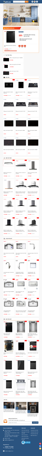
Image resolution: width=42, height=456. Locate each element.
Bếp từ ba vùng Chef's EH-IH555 (15, 64)
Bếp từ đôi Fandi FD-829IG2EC (9, 149)
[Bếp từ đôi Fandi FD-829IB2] (21, 142)
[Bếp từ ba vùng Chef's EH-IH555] (6, 66)
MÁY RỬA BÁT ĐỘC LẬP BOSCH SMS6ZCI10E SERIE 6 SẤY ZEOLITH (33, 334)
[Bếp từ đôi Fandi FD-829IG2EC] (9, 142)
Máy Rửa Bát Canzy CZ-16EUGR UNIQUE (20, 373)
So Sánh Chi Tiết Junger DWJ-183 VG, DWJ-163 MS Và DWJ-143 (14, 409)
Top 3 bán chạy (8, 55)
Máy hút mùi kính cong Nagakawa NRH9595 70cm (32, 212)
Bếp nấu (7, 77)
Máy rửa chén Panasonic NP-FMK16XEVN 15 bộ (33, 373)
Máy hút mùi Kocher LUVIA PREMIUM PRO (8, 192)
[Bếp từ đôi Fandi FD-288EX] (21, 123)
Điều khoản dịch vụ (34, 435)
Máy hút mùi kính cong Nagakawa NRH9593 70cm (20, 231)
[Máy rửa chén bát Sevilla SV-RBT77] (9, 346)
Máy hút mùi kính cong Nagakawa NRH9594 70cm (32, 231)
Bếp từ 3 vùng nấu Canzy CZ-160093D (16, 57)
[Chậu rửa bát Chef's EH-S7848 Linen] (9, 246)
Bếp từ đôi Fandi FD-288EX (20, 130)
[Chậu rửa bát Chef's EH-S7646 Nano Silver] (21, 246)
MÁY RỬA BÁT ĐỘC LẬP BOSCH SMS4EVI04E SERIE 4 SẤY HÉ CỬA (33, 392)
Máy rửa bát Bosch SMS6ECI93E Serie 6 (19, 334)
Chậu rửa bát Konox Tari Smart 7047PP (20, 292)
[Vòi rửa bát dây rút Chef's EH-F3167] (33, 246)
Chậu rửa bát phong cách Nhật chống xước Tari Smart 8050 (21, 311)
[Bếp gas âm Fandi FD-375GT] (9, 104)
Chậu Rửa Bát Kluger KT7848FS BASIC (31, 311)
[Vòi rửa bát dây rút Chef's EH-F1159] (9, 265)
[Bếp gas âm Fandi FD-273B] (33, 104)
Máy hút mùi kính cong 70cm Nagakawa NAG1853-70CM (33, 192)
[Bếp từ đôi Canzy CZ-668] (6, 73)
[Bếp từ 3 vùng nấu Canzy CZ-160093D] (6, 60)
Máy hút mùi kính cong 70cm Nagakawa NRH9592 (8, 212)
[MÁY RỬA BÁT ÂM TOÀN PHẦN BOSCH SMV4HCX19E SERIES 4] (21, 384)
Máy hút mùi (9, 158)
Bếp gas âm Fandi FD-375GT (8, 111)
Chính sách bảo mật (25, 436)
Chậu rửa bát (9, 238)
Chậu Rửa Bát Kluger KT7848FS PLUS (7, 311)
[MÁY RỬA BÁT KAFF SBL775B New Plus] (11, 37)
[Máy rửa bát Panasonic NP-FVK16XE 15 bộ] (9, 384)
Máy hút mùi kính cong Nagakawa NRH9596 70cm (8, 231)
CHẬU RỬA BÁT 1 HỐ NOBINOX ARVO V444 (31, 273)
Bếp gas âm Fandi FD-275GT (20, 111)
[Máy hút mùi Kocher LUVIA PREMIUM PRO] (9, 185)
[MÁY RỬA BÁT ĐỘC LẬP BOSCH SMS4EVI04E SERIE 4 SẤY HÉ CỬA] (33, 384)
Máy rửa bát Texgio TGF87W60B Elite (7, 334)
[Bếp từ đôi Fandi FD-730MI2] (33, 142)
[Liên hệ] (40, 449)
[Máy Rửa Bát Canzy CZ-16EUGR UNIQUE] (21, 365)
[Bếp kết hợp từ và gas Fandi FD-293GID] (33, 85)
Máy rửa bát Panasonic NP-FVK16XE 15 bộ (8, 392)
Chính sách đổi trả (25, 434)
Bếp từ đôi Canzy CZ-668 (14, 71)
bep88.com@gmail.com (9, 440)
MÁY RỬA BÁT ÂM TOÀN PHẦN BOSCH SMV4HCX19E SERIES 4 (20, 392)
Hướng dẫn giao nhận (34, 433)
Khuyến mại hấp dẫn (10, 28)
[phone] (40, 444)
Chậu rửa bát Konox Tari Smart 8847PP (32, 292)
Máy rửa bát (9, 319)
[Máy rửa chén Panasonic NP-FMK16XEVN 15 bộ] (33, 365)
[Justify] (26, 2)
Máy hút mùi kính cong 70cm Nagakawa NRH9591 (20, 212)
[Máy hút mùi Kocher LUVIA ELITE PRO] (33, 165)
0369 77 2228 (9, 447)
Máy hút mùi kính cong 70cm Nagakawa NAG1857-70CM (20, 192)
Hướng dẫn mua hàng (34, 430)
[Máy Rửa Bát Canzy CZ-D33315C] (9, 365)
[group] (21, 15)
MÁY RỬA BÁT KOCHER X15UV (33, 352)
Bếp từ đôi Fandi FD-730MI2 (32, 149)
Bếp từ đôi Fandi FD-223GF (8, 130)
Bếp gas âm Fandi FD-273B (32, 111)
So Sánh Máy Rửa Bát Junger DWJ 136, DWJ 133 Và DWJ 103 (26, 410)
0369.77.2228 (7, 438)
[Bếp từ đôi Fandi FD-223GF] (9, 123)
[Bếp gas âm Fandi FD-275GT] (21, 104)
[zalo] (40, 446)
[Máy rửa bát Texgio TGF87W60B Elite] (9, 327)
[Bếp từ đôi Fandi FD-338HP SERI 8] (33, 123)
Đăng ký (34, 422)
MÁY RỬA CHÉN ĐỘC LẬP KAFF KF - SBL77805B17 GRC (21, 353)
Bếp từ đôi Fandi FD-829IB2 (20, 149)
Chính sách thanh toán (25, 430)
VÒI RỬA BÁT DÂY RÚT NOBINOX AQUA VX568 (20, 273)
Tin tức (5, 399)
